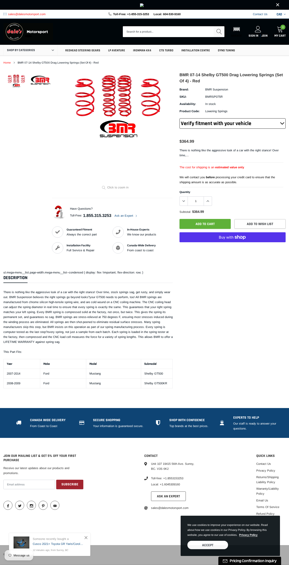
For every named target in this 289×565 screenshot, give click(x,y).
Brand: (184, 89)
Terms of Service (267, 507)
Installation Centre (195, 50)
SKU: (182, 96)
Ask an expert (168, 496)
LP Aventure (116, 50)
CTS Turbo (166, 50)
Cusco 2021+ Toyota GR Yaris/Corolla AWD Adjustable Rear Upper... (58, 544)
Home (7, 62)
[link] (144, 5)
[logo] (28, 32)
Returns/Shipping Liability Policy (267, 479)
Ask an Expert (124, 215)
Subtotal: (185, 212)
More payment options (232, 248)
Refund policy (265, 513)
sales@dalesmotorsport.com (27, 14)
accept (207, 545)
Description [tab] (15, 278)
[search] (219, 31)
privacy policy (248, 535)
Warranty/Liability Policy (267, 491)
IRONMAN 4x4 (142, 50)
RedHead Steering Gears (82, 50)
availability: (187, 104)
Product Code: (189, 111)
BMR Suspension (216, 89)
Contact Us (260, 14)
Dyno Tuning (226, 50)
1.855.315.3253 (97, 215)
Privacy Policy (265, 470)
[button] (236, 31)
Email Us (262, 500)
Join (264, 35)
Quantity (184, 192)
